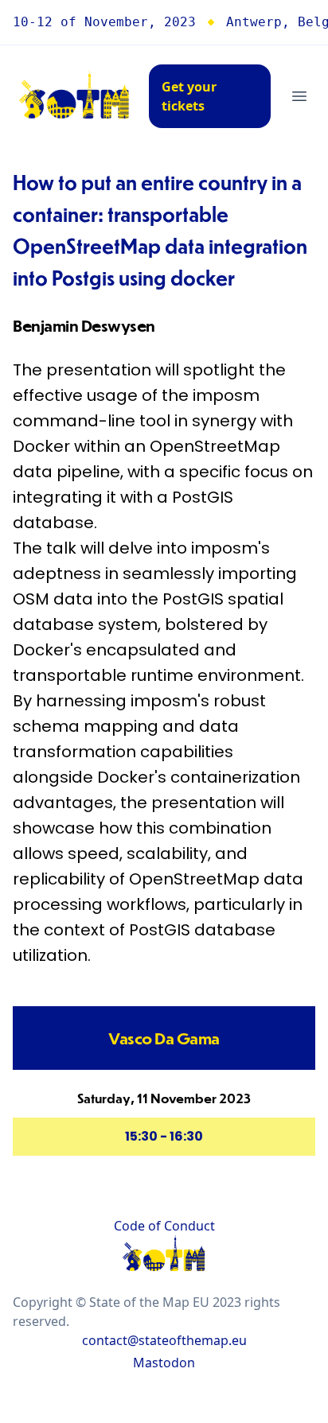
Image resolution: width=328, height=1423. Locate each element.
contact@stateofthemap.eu (164, 1340)
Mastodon (164, 1362)
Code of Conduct (164, 1225)
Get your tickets (189, 96)
